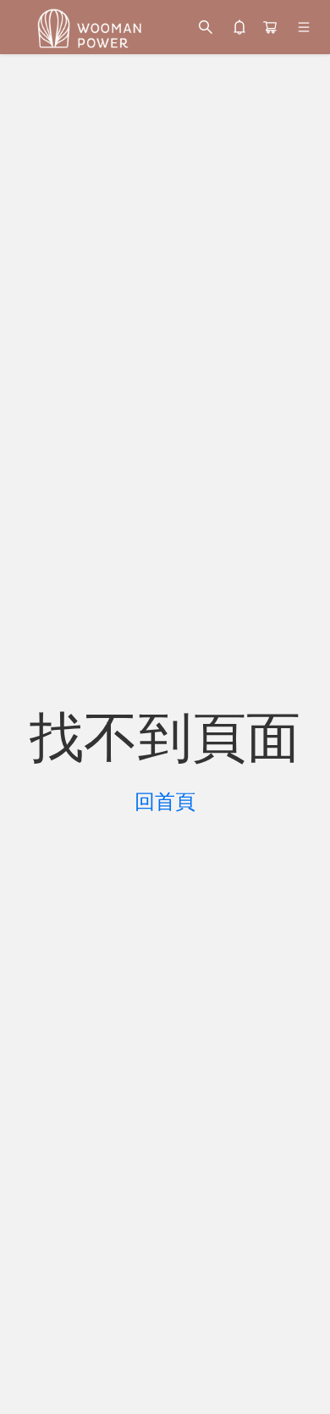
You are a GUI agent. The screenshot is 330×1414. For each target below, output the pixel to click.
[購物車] (269, 27)
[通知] (239, 27)
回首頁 (165, 802)
